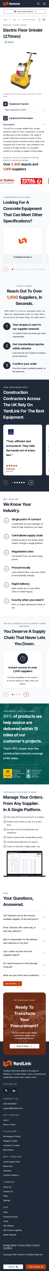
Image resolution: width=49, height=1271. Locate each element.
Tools (5, 1221)
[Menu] (43, 3)
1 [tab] (12, 269)
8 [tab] (28, 269)
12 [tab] (37, 269)
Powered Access (10, 1217)
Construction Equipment (30, 19)
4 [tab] (19, 269)
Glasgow (7, 1141)
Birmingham (8, 1136)
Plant (5, 1212)
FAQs (5, 1196)
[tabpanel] (24, 245)
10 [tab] (33, 269)
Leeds (14, 1141)
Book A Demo (9, 1124)
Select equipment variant (15, 110)
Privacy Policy (24, 1245)
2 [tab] (15, 269)
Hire (14, 19)
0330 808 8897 (10, 1104)
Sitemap (6, 1200)
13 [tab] (40, 269)
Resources (7, 1166)
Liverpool (7, 1145)
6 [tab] (24, 269)
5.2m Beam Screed (22, 257)
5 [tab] (22, 269)
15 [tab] (44, 269)
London (16, 1145)
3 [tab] (17, 269)
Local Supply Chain (11, 1162)
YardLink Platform (11, 1175)
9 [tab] (31, 269)
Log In (6, 1120)
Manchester (8, 1150)
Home (5, 19)
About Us (7, 1187)
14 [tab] (42, 269)
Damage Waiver (10, 1245)
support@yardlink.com (13, 1108)
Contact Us (8, 1191)
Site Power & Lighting (12, 1230)
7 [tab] (26, 269)
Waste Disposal (9, 1235)
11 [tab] (35, 269)
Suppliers (7, 1170)
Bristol (18, 1136)
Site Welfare (8, 1226)
